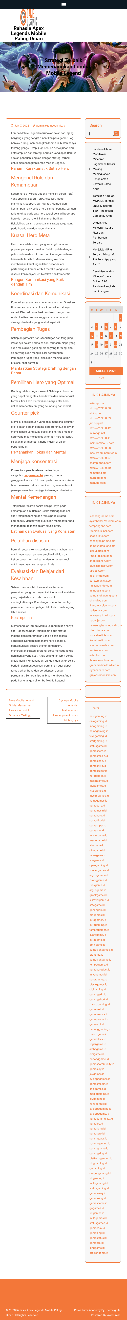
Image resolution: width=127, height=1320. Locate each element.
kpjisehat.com (98, 610)
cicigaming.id (97, 989)
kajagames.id (97, 1088)
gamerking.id (97, 1128)
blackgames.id (98, 984)
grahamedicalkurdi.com (104, 665)
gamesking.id (97, 1198)
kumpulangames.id (101, 949)
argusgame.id (97, 890)
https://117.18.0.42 (100, 428)
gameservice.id (98, 1014)
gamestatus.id (98, 1237)
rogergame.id (97, 1044)
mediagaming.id (99, 1093)
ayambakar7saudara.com (105, 521)
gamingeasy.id (98, 1138)
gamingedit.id (97, 994)
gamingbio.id (97, 910)
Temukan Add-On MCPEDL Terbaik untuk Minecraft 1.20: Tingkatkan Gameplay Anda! (103, 205)
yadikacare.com (99, 650)
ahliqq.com (96, 413)
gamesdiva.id (97, 765)
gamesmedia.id (98, 1083)
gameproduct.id (99, 1019)
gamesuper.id (97, 825)
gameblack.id (97, 1039)
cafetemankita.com (101, 580)
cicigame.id (96, 1054)
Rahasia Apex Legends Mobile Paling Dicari (28, 33)
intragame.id (97, 939)
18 (96, 344)
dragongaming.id (100, 1173)
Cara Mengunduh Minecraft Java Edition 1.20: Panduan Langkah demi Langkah (104, 281)
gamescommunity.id (101, 1064)
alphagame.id (97, 1049)
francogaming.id (99, 1004)
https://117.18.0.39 (100, 418)
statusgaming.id (99, 1188)
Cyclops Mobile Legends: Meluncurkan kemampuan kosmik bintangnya (65, 710)
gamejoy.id (96, 1123)
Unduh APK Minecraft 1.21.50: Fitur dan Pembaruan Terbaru (103, 232)
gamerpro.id (97, 1133)
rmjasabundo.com (100, 585)
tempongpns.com (100, 526)
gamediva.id (97, 820)
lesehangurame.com (101, 516)
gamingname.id (98, 1148)
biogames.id (97, 914)
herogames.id (97, 775)
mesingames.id (98, 780)
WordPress (113, 1315)
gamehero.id (97, 815)
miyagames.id (98, 974)
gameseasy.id (97, 1193)
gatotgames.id (98, 979)
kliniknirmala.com (100, 630)
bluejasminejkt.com (101, 565)
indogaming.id (98, 726)
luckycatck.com (99, 550)
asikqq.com (96, 403)
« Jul (102, 377)
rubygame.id (97, 885)
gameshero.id (97, 751)
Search (95, 125)
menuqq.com (97, 482)
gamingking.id (98, 1153)
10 (92, 335)
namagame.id (97, 855)
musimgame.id (98, 835)
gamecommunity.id (101, 1118)
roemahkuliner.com (101, 531)
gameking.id (97, 1233)
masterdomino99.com (103, 453)
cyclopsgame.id (99, 1113)
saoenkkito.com (99, 536)
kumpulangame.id (100, 959)
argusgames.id (98, 875)
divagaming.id (98, 721)
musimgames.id (99, 795)
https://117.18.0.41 (99, 438)
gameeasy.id (97, 1228)
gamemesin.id (98, 810)
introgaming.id (98, 924)
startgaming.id (98, 741)
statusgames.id (98, 1223)
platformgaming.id (100, 1158)
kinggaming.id (98, 1163)
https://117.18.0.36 (100, 408)
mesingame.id (98, 840)
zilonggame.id (98, 880)
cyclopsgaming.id (100, 1108)
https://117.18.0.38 (100, 448)
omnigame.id (97, 944)
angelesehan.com (100, 560)
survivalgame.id (99, 900)
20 (106, 344)
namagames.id (98, 800)
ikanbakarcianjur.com (102, 605)
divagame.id (97, 850)
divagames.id (97, 785)
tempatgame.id (98, 964)
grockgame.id (98, 895)
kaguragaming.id (99, 1143)
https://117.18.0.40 (100, 467)
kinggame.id (97, 1247)
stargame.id (96, 860)
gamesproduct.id (99, 969)
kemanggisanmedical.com (105, 625)
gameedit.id (96, 1024)
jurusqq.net (96, 423)
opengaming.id (98, 865)
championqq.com (100, 462)
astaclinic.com (98, 655)
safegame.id (97, 905)
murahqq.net (97, 433)
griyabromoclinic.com (103, 675)
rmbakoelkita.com (100, 555)
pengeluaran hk (33, 475)
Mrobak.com (97, 570)
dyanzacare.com (99, 670)
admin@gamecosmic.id (50, 125)
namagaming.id (98, 731)
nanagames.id (98, 1103)
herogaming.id (98, 716)
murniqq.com (97, 477)
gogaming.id (97, 1168)
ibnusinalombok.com (102, 660)
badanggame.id (99, 1059)
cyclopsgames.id (99, 1078)
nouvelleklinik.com (100, 635)
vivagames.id (97, 790)
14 (111, 335)
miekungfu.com (99, 575)
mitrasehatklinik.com (102, 615)
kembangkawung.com (103, 595)
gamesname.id (98, 1203)
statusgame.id (98, 746)
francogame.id (98, 1034)
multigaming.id (98, 1183)
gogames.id (96, 1208)
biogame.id (96, 954)
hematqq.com (97, 472)
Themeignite (112, 1310)
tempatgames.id (99, 929)
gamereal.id (96, 1009)
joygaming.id (97, 1098)
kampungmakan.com (102, 545)
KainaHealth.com (99, 640)
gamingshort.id (98, 999)
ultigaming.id (97, 1178)
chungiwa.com (98, 600)
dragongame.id (98, 1252)
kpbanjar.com (97, 620)
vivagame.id (97, 845)
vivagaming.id (98, 736)
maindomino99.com (101, 443)
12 (101, 335)
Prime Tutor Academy (87, 1310)
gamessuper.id (98, 770)
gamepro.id (96, 1242)
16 (120, 335)
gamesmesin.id (98, 755)
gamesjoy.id (96, 1069)
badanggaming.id (100, 1029)
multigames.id (98, 1218)
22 (115, 344)
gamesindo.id (97, 760)
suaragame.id (97, 934)
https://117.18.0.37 (100, 457)
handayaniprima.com (102, 540)
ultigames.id (96, 1213)
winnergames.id (99, 870)
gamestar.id (96, 830)
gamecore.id (97, 805)
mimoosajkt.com (99, 590)
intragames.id (97, 919)
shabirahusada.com (101, 645)
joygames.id (97, 1074)
